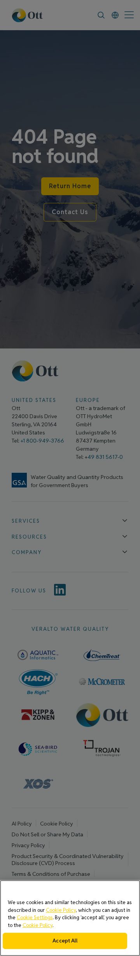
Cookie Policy (61, 910)
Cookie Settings (35, 917)
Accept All (64, 940)
